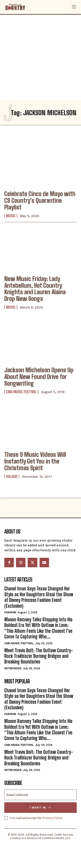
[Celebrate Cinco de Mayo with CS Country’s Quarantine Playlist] (40, 164)
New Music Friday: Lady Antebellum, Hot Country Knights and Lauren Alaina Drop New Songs (35, 288)
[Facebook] (9, 562)
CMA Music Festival (21, 392)
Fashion (10, 612)
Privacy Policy (52, 818)
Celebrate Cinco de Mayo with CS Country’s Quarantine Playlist (39, 200)
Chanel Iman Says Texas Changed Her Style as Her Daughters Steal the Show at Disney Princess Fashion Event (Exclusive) (38, 597)
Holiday (11, 476)
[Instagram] (20, 562)
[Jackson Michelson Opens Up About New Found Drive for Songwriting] (40, 340)
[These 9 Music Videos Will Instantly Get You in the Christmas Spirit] (40, 425)
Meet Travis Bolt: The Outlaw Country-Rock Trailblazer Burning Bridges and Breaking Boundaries (38, 656)
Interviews (12, 668)
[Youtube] (44, 562)
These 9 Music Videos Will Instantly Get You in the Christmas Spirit (35, 461)
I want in (38, 807)
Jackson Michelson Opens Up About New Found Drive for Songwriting (38, 376)
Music (11, 216)
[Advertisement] (40, 57)
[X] (32, 562)
